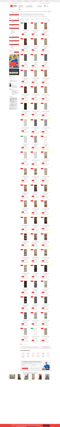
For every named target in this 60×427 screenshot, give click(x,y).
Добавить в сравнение (25, 35)
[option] (14, 61)
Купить (23, 34)
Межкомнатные (14, 11)
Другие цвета (25, 41)
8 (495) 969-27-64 (21, 5)
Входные (19, 11)
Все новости (10, 96)
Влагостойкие (41, 11)
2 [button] (29, 380)
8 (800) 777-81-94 (21, 6)
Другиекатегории (49, 11)
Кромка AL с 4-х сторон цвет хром (34, 16)
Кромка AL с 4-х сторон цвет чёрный (43, 16)
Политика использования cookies (32, 426)
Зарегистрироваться (47, 3)
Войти (43, 3)
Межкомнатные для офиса (29, 11)
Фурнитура (46, 11)
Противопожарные (36, 11)
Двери (10, 11)
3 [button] (30, 380)
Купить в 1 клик (27, 34)
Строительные (23, 11)
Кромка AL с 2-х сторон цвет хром (25, 16)
